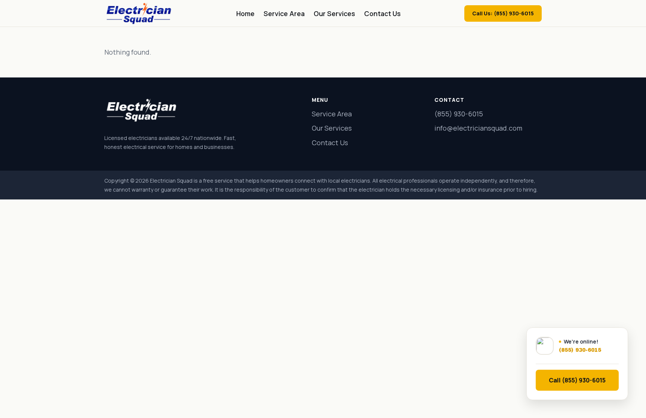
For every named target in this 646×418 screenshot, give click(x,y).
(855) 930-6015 (458, 113)
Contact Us (382, 13)
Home (245, 13)
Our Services (334, 13)
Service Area (284, 13)
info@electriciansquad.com (478, 127)
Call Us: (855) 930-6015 (503, 13)
